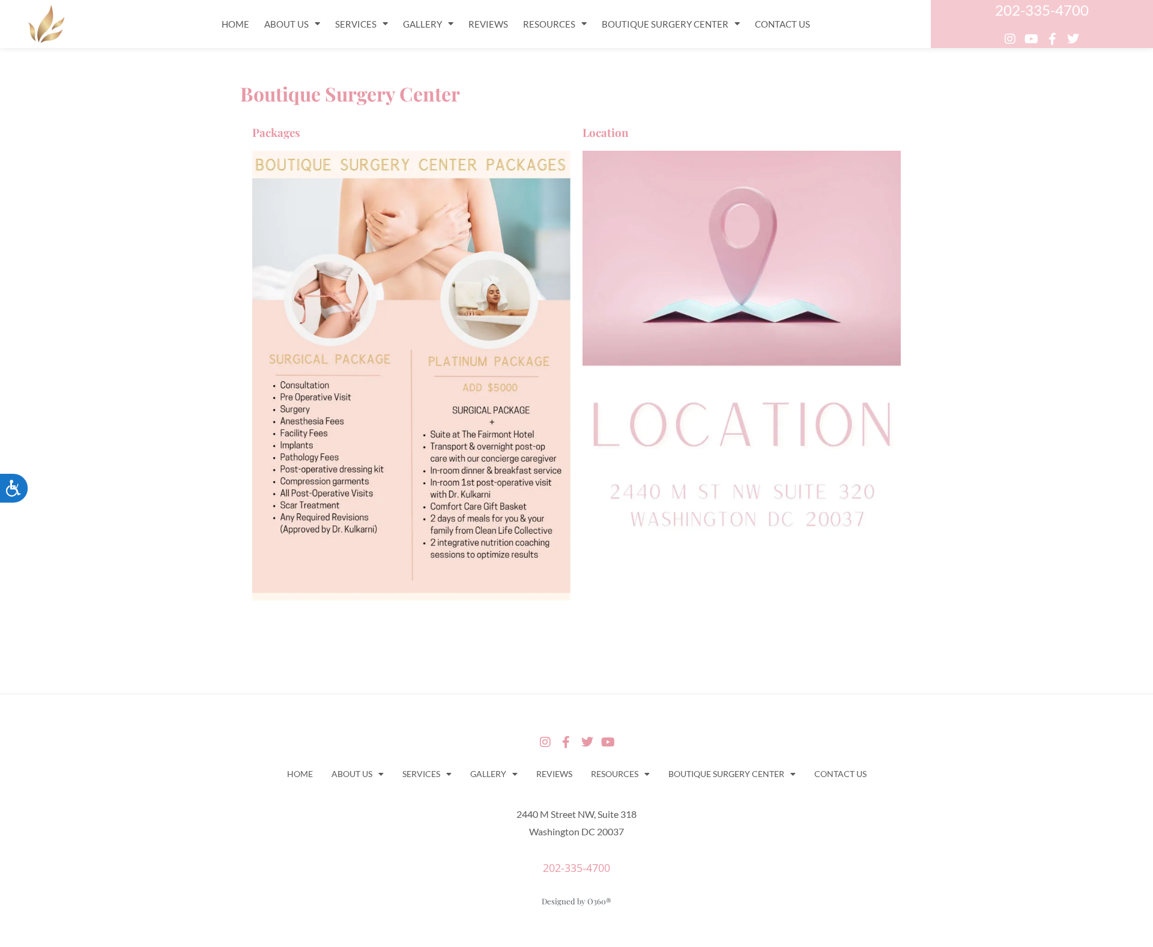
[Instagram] (1010, 39)
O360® (599, 901)
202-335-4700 (1042, 10)
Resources (549, 24)
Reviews (488, 24)
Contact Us (782, 24)
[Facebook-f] (1052, 39)
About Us (286, 24)
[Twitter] (1073, 39)
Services (356, 24)
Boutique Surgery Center (665, 24)
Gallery (422, 24)
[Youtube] (1031, 39)
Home (235, 24)
